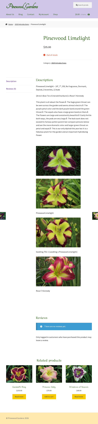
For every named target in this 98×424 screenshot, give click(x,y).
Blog (21, 14)
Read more (19, 396)
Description (11, 81)
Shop (55, 14)
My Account (44, 14)
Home (10, 24)
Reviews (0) (11, 88)
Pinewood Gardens (22, 6)
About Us (10, 14)
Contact (30, 14)
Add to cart (49, 396)
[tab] (19, 81)
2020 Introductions (22, 24)
